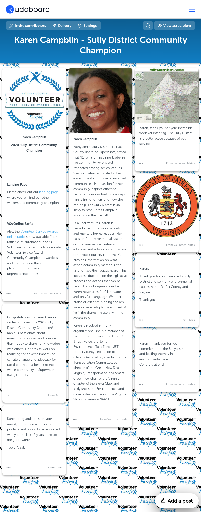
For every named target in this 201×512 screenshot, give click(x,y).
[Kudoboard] (27, 9)
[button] (8, 293)
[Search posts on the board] (148, 25)
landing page (49, 192)
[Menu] (192, 9)
